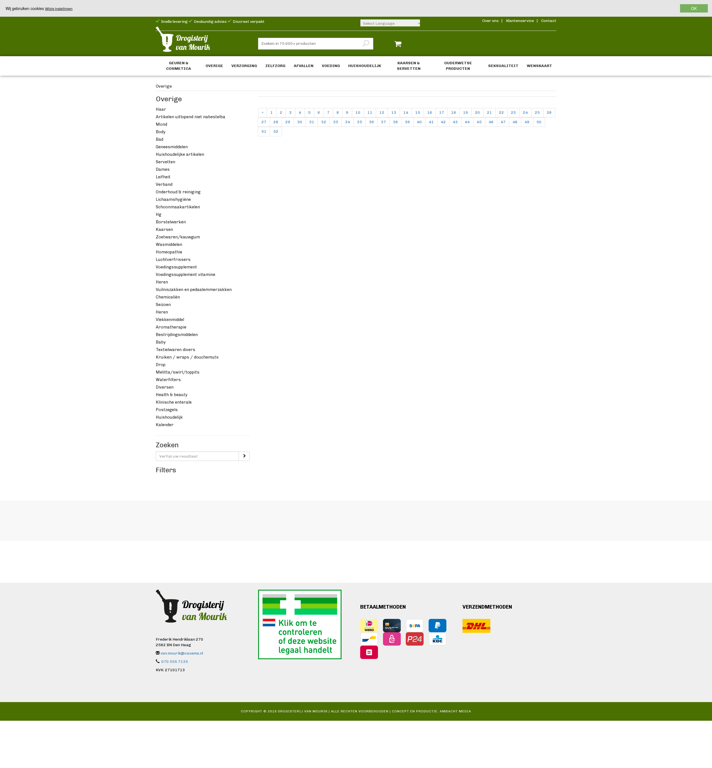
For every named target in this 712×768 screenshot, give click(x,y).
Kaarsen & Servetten (409, 66)
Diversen (165, 387)
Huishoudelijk (364, 65)
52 (275, 131)
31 (311, 122)
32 (323, 122)
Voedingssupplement (176, 267)
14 (405, 112)
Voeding (331, 65)
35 (359, 122)
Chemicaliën (168, 297)
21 (489, 112)
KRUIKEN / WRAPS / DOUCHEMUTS (187, 357)
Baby (161, 342)
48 (515, 122)
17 (441, 112)
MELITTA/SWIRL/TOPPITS (177, 372)
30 (299, 122)
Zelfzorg (275, 65)
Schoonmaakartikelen (178, 206)
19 (465, 112)
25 (537, 112)
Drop (160, 364)
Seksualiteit (503, 65)
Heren (162, 282)
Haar (161, 109)
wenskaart (539, 65)
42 (443, 122)
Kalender (165, 424)
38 (395, 122)
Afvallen (303, 65)
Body (160, 131)
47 (503, 122)
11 (369, 112)
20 (477, 112)
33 (335, 122)
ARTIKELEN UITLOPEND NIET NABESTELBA (190, 116)
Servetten (165, 161)
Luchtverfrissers (173, 259)
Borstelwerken (171, 221)
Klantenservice (520, 20)
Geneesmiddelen (172, 146)
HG (158, 214)
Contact (548, 20)
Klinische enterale (174, 402)
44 (467, 122)
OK (694, 8)
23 (513, 112)
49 (527, 122)
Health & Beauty (171, 394)
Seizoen (163, 304)
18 (453, 112)
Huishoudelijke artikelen (180, 154)
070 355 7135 (174, 661)
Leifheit (163, 176)
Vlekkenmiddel (170, 319)
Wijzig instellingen (59, 8)
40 (419, 122)
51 (263, 131)
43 (455, 122)
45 (479, 122)
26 (549, 112)
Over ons (490, 20)
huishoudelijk (169, 417)
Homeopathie (169, 252)
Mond (161, 124)
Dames (163, 169)
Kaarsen (164, 229)
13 (393, 112)
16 (429, 112)
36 (371, 122)
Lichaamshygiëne (173, 199)
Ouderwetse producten (458, 66)
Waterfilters (168, 379)
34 (347, 122)
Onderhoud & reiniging (178, 191)
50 (539, 122)
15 (417, 112)
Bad (159, 139)
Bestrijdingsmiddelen (177, 334)
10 (357, 112)
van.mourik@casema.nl (181, 653)
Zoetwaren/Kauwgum (178, 236)
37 (383, 122)
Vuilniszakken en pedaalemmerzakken (194, 289)
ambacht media (455, 711)
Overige (214, 65)
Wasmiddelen (169, 244)
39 (407, 122)
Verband (164, 184)
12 (381, 112)
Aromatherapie (171, 327)
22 (501, 112)
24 (525, 112)
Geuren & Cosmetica (178, 66)
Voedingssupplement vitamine (185, 274)
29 (287, 122)
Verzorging (244, 65)
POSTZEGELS (167, 409)
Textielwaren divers (175, 349)
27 (263, 122)
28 (275, 122)
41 (431, 122)
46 (491, 122)
